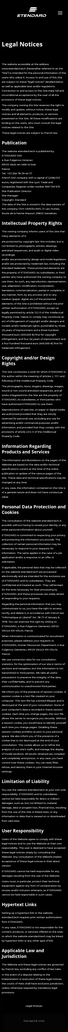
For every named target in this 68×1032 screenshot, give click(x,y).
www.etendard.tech (14, 68)
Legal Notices (34, 1005)
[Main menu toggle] (60, 13)
